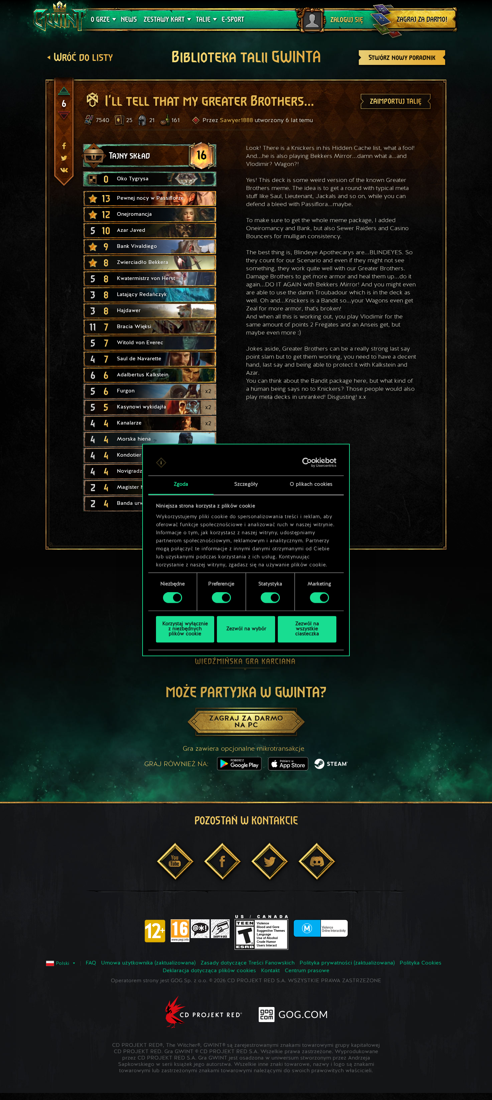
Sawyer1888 (236, 120)
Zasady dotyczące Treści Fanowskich (247, 963)
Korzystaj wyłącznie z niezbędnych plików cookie (185, 629)
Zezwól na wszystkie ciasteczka (307, 629)
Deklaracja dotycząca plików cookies (209, 971)
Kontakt (270, 971)
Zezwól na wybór (246, 629)
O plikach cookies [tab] (311, 484)
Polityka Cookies (420, 963)
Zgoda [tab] (181, 484)
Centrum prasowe (307, 971)
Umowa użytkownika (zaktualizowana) (148, 963)
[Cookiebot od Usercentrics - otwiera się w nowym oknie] (307, 463)
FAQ (91, 963)
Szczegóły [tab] (246, 484)
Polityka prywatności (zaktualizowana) (347, 963)
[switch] (221, 597)
